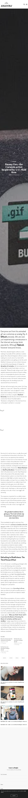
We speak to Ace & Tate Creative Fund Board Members (12, 683)
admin (10, 174)
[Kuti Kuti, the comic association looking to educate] (12, 713)
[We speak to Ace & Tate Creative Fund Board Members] (12, 674)
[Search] (24, 4)
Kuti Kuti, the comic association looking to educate (18, 640)
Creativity (14, 161)
